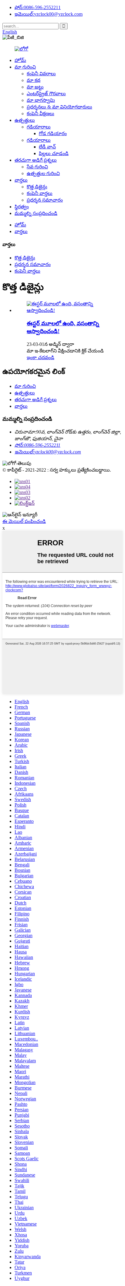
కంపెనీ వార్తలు (39, 193)
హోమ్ (20, 60)
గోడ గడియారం (53, 133)
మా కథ (33, 80)
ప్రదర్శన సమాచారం (45, 200)
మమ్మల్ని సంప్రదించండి (36, 213)
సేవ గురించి (37, 166)
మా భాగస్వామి (41, 100)
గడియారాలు (39, 126)
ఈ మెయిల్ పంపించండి (24, 521)
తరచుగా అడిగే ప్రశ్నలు (36, 160)
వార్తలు (21, 180)
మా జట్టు (35, 86)
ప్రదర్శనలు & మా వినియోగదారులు (59, 106)
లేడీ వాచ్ (47, 146)
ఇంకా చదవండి (40, 357)
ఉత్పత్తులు (25, 120)
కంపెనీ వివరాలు (41, 73)
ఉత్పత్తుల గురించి (43, 173)
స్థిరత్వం (22, 206)
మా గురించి (25, 67)
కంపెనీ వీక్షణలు (40, 113)
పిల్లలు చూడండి (54, 153)
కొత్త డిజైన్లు (37, 186)
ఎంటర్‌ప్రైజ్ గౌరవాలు (46, 93)
